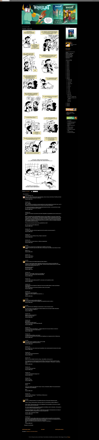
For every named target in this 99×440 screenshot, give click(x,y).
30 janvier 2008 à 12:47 (28, 390)
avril (68, 90)
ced (25, 245)
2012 (67, 73)
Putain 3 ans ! (69, 95)
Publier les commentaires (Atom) (32, 431)
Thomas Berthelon (28, 195)
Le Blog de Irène (70, 128)
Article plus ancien (59, 429)
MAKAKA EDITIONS (69, 54)
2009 (67, 77)
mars (68, 91)
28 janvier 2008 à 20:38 (28, 275)
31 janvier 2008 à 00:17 (28, 423)
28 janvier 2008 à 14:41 (28, 199)
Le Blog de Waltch (70, 127)
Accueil (42, 429)
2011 (67, 74)
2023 (67, 61)
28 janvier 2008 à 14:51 (28, 209)
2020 (67, 62)
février (69, 92)
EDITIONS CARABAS (69, 56)
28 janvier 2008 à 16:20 (28, 231)
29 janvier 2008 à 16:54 (28, 349)
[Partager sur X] (35, 191)
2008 (67, 78)
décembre (69, 79)
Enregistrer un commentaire (28, 425)
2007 (67, 103)
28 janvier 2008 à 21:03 (28, 288)
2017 (67, 66)
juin (68, 87)
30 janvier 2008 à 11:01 (28, 380)
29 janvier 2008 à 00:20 (28, 317)
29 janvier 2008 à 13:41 (28, 337)
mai (68, 88)
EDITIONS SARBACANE (69, 53)
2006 (67, 104)
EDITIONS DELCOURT (69, 55)
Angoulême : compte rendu (71, 96)
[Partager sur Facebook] (36, 191)
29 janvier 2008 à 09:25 (28, 324)
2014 (67, 70)
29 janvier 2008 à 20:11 (28, 364)
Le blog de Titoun (70, 131)
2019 (67, 64)
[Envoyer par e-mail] (33, 191)
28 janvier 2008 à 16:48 (28, 242)
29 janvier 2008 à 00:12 (28, 310)
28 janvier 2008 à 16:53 (28, 251)
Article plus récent (26, 429)
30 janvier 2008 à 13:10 (28, 396)
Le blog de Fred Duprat (71, 132)
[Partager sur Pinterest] (37, 191)
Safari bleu (69, 101)
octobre (69, 82)
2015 (67, 69)
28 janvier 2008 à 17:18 (28, 257)
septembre (69, 83)
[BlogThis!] (34, 191)
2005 (67, 105)
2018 (67, 65)
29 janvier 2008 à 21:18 (28, 369)
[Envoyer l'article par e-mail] (31, 191)
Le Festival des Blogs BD (71, 122)
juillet (69, 86)
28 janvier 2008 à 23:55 (28, 302)
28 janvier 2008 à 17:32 (28, 269)
